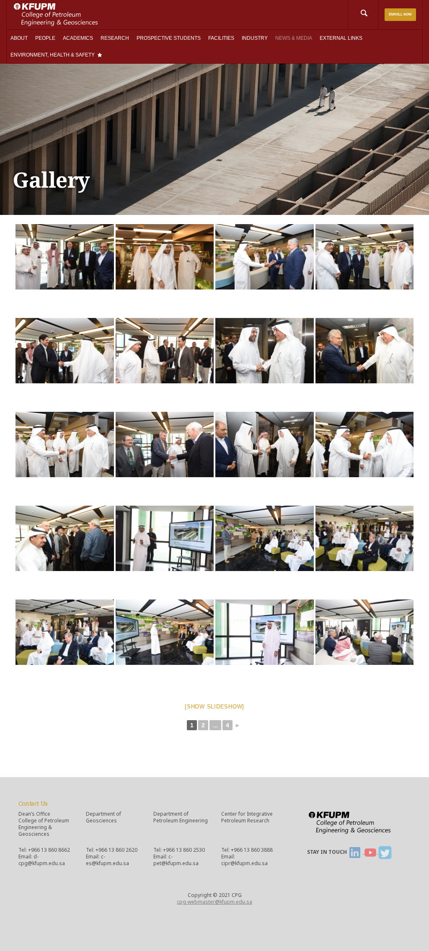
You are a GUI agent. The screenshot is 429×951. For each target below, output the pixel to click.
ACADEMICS (78, 38)
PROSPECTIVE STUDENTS (169, 38)
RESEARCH (115, 38)
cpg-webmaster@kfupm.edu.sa (214, 901)
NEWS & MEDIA (293, 38)
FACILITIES (221, 38)
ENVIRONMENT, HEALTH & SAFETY (52, 55)
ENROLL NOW (400, 14)
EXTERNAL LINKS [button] (341, 38)
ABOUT (19, 38)
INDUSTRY (255, 38)
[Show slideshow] (214, 706)
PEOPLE (45, 38)
